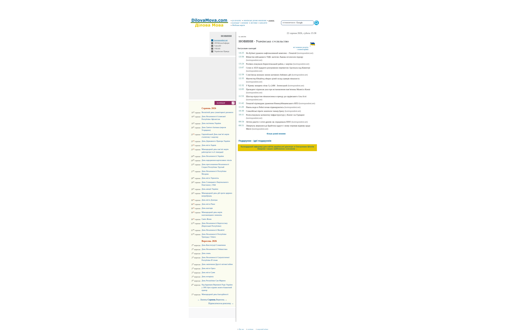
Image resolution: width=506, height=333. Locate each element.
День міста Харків (209, 145)
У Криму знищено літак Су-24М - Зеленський (266, 85)
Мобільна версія (238, 25)
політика (250, 329)
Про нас (241, 329)
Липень (203, 300)
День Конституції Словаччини (214, 245)
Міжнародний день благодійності (215, 294)
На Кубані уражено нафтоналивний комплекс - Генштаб (271, 53)
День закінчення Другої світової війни (217, 264)
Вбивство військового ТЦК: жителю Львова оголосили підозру (274, 57)
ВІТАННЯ (245, 23)
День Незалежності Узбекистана (214, 249)
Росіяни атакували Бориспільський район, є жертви (269, 64)
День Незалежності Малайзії (213, 230)
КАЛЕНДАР (236, 23)
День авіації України (210, 189)
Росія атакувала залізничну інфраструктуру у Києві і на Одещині (275, 115)
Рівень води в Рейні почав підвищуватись (265, 107)
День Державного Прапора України (216, 141)
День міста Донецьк (210, 200)
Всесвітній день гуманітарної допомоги (217, 112)
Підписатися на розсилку (221, 303)
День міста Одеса (208, 268)
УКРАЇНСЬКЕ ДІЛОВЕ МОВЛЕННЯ (255, 20)
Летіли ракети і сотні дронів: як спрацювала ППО (268, 122)
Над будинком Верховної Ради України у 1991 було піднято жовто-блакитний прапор (217, 287)
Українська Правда (221, 51)
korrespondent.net (220, 40)
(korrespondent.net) (305, 53)
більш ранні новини (276, 134)
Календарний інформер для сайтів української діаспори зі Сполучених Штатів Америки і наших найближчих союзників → (277, 148)
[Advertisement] (253, 8)
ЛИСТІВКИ (254, 23)
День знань (206, 253)
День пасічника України (211, 123)
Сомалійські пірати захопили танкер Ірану (265, 111)
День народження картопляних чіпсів (217, 160)
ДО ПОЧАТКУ (237, 20)
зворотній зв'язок (263, 329)
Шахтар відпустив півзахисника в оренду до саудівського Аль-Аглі (276, 96)
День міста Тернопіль (210, 178)
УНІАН (216, 49)
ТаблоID (217, 46)
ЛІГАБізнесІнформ (221, 43)
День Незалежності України (213, 156)
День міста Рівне (208, 204)
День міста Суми (208, 272)
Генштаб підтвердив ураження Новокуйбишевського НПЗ (272, 103)
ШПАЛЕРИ (263, 23)
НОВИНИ (271, 20)
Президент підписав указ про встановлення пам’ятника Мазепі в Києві (278, 89)
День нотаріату (208, 277)
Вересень (220, 300)
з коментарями (302, 49)
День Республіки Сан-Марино (214, 281)
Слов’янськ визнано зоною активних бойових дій (268, 75)
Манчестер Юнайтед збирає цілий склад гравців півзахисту (273, 78)
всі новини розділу (300, 47)
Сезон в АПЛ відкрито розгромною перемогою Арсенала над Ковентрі (278, 68)
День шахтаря (207, 208)
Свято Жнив (206, 219)
